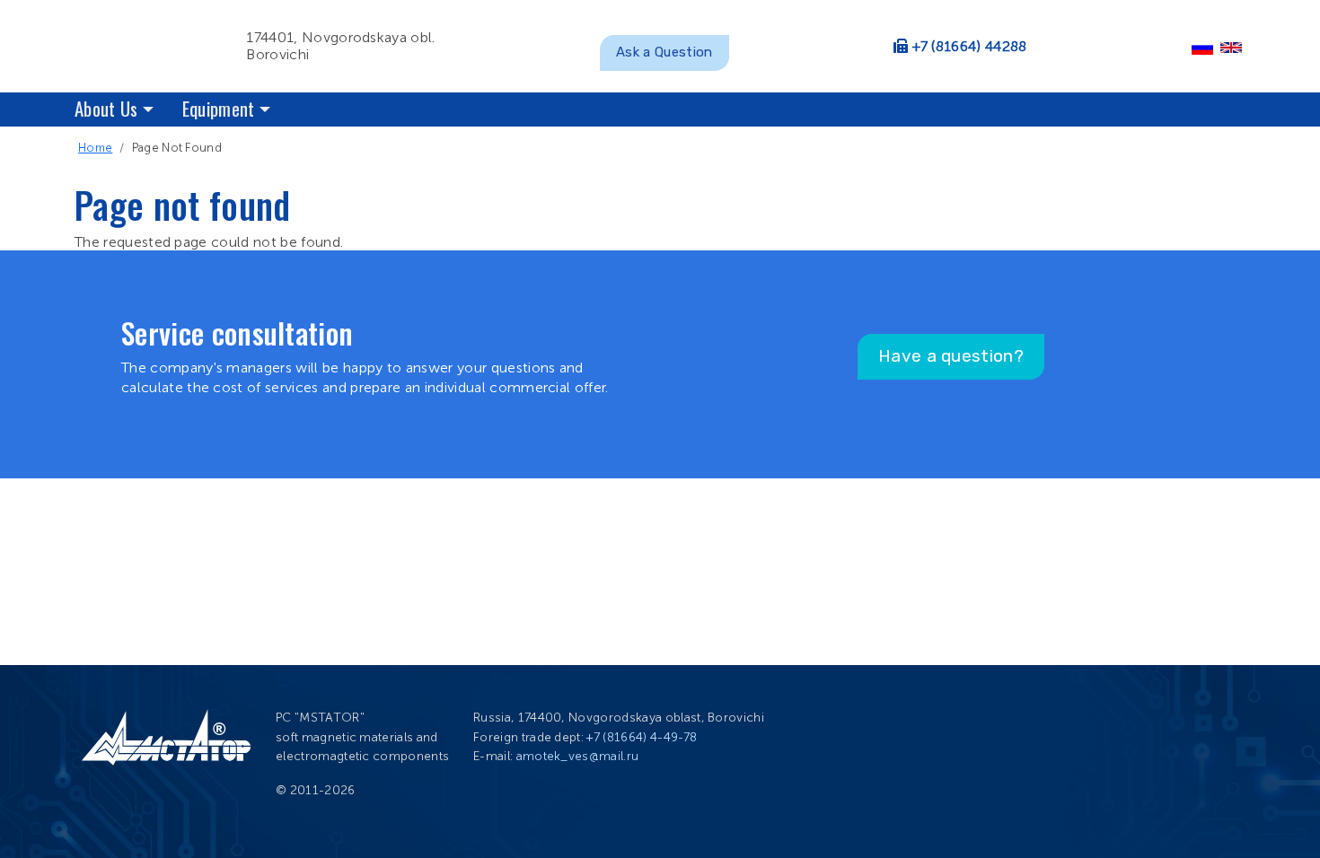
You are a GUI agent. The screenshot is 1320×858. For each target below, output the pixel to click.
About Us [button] (106, 108)
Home (95, 147)
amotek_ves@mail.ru (577, 756)
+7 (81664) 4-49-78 (641, 737)
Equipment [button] (218, 108)
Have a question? (951, 356)
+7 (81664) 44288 (969, 46)
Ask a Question (664, 52)
